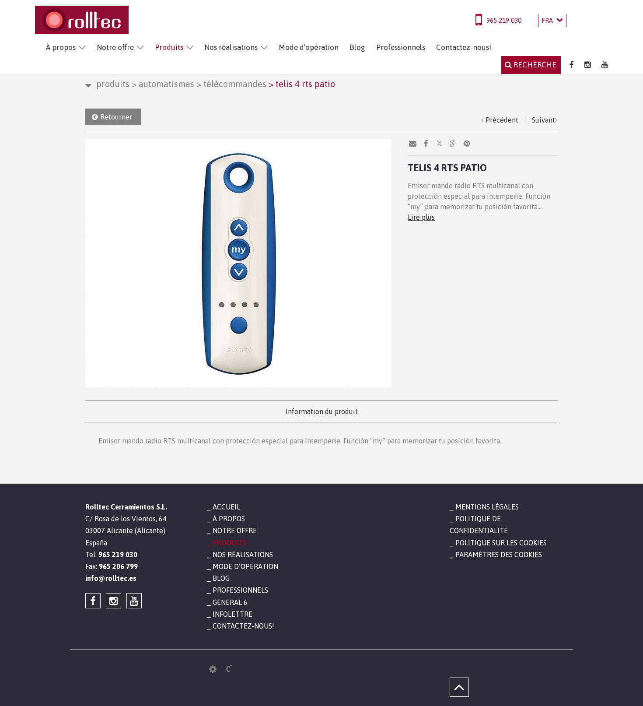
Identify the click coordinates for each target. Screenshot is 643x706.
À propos (61, 47)
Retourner (116, 117)
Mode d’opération (309, 47)
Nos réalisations (231, 47)
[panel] (213, 669)
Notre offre (115, 47)
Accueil (226, 507)
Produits (169, 47)
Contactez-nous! (463, 47)
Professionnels (400, 47)
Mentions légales (487, 507)
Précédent (502, 120)
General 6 (230, 602)
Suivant (543, 120)
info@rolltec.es (110, 578)
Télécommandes (231, 84)
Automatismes (163, 84)
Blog (357, 47)
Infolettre (232, 614)
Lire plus (421, 217)
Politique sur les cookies (501, 543)
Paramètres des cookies (498, 554)
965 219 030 (503, 20)
